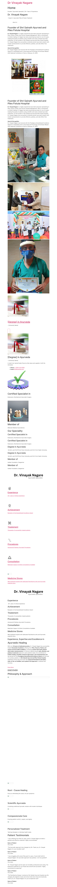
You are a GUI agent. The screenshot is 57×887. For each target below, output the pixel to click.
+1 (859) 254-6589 (19, 367)
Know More (11, 667)
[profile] (18, 316)
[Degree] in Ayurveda (19, 322)
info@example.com (19, 369)
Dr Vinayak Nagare (20, 2)
